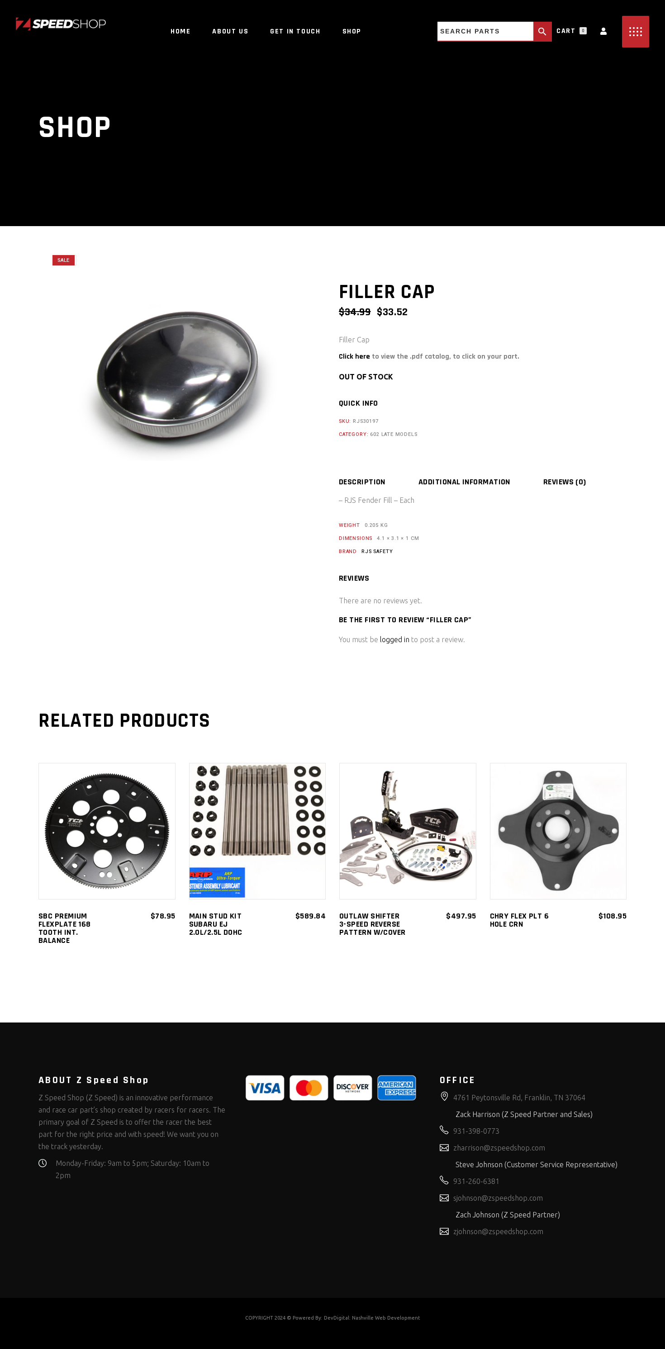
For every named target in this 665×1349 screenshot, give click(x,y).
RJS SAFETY (377, 551)
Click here (354, 356)
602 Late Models (393, 434)
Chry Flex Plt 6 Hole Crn (519, 920)
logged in (394, 639)
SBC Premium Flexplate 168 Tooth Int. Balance (64, 928)
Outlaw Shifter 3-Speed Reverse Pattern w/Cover (372, 924)
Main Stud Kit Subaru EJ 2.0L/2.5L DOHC (215, 924)
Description (362, 482)
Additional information (464, 482)
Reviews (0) (564, 482)
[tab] (378, 482)
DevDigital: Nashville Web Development (372, 1318)
